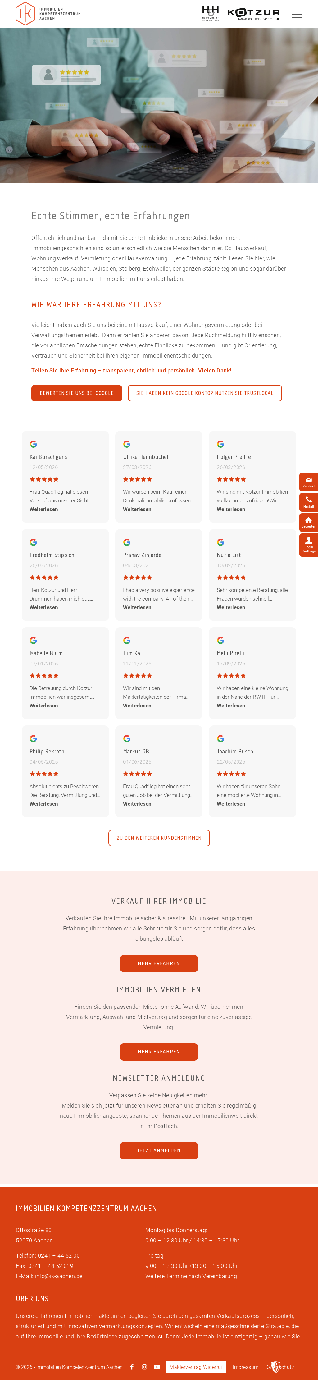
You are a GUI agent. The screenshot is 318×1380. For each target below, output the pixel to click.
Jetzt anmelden (159, 1150)
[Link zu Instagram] (144, 1367)
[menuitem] (196, 1367)
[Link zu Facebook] (132, 1367)
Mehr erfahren (159, 963)
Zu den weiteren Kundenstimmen (159, 838)
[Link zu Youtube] (156, 1367)
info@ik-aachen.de (59, 1276)
